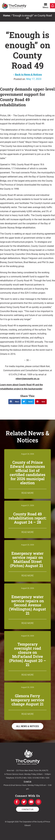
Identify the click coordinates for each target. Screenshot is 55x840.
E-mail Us (27, 781)
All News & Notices (27, 726)
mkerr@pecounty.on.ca (27, 378)
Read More (27, 493)
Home (6, 15)
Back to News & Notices (28, 74)
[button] (14, 401)
